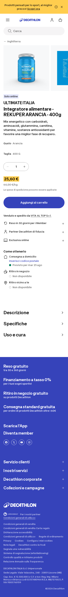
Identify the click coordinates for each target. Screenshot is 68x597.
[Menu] (7, 20)
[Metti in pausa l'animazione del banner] (56, 7)
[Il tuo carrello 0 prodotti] (60, 20)
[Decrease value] (7, 166)
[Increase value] (24, 166)
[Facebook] (6, 442)
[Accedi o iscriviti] (52, 20)
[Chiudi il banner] (62, 7)
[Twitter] (14, 442)
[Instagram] (29, 442)
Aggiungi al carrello (34, 202)
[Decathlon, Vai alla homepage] (29, 20)
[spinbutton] (16, 166)
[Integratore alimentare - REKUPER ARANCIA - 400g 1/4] (26, 68)
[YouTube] (21, 442)
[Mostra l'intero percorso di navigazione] (4, 41)
